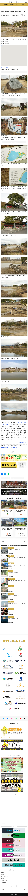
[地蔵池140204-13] (14, 347)
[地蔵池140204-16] (14, 411)
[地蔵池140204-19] (14, 224)
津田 (9, 478)
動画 (2, 809)
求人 (2, 817)
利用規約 (2, 874)
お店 (2, 807)
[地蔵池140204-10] (14, 288)
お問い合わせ (3, 823)
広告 (2, 821)
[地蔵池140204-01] (14, 125)
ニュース (2, 799)
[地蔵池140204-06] (14, 106)
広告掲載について (4, 880)
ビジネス (2, 815)
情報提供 (2, 872)
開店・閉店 (3, 801)
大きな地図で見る (4, 67)
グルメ (2, 803)
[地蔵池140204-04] (14, 153)
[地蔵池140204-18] (14, 201)
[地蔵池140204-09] (14, 265)
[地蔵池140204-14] (14, 392)
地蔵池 (3, 478)
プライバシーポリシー (5, 876)
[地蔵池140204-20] (14, 307)
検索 (25, 541)
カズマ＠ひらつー (23, 442)
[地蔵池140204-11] (14, 28)
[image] (14, 369)
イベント (2, 813)
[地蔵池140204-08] (14, 246)
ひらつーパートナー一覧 (5, 737)
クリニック (3, 811)
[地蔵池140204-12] (14, 326)
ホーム (2, 797)
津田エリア (14, 478)
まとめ (2, 805)
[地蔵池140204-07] (14, 83)
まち (26, 17)
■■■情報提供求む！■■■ (9, 447)
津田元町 (21, 478)
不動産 (2, 819)
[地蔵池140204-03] (14, 176)
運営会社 (2, 878)
